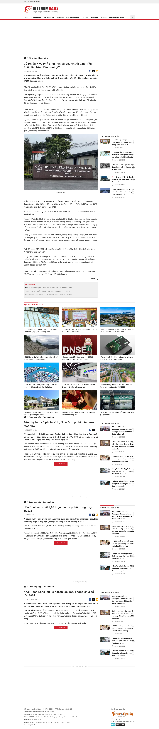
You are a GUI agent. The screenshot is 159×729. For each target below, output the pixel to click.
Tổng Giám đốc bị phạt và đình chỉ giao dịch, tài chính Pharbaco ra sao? (123, 471)
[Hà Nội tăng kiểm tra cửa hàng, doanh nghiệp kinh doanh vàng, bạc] (79, 400)
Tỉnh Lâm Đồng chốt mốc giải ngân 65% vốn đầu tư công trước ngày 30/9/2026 (116, 386)
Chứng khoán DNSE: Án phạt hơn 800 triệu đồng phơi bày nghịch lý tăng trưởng (78, 358)
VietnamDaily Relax (116, 17)
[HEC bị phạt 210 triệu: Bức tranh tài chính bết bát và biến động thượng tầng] (41, 345)
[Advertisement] (79, 37)
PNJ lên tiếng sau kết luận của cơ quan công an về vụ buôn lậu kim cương (122, 458)
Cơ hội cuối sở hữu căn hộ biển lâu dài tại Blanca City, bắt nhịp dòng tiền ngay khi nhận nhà (123, 445)
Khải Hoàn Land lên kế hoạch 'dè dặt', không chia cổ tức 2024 (49, 295)
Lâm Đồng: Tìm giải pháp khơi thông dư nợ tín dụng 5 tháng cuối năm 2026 (123, 142)
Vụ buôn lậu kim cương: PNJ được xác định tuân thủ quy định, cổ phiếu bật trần (123, 154)
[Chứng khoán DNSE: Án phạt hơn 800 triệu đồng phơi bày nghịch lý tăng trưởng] (79, 345)
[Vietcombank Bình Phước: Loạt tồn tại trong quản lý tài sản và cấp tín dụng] (117, 345)
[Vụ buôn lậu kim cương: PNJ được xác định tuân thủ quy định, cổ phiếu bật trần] (105, 153)
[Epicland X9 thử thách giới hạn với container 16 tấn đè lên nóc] (105, 178)
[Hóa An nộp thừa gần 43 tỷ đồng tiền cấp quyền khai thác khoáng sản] (105, 482)
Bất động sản (49, 17)
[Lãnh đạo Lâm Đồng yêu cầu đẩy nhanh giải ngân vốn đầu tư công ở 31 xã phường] (41, 372)
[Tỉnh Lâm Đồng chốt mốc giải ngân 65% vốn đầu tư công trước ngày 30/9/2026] (117, 372)
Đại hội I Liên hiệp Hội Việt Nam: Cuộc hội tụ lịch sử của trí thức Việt (123, 167)
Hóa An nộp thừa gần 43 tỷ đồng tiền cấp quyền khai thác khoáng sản (123, 483)
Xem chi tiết (61, 464)
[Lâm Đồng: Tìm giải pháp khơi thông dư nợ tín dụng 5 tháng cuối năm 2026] (105, 141)
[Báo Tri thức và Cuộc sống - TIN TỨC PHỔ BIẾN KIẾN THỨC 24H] (123, 714)
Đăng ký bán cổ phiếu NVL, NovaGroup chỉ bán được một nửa (49, 287)
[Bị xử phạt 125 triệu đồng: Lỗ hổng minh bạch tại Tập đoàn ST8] (117, 400)
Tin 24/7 (85, 17)
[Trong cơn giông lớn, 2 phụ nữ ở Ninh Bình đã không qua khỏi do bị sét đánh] (105, 190)
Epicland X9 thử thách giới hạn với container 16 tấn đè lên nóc (123, 179)
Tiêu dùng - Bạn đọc (98, 17)
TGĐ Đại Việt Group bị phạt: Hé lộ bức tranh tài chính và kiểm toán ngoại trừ (78, 386)
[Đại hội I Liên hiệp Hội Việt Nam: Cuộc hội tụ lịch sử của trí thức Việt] (105, 166)
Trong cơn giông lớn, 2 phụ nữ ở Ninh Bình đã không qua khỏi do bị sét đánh (123, 191)
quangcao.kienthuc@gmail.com (125, 721)
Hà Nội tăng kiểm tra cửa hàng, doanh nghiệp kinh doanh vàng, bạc (78, 413)
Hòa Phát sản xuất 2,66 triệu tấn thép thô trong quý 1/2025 (48, 291)
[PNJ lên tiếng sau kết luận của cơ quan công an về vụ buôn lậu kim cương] (105, 457)
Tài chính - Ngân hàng (32, 17)
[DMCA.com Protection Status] (118, 724)
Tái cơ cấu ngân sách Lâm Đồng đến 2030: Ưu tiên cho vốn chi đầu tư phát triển (117, 330)
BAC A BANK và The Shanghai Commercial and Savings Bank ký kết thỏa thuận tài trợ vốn (122, 430)
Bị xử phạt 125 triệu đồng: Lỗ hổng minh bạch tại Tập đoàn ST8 (117, 413)
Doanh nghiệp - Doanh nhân (68, 17)
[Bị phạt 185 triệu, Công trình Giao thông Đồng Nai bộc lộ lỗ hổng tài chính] (41, 400)
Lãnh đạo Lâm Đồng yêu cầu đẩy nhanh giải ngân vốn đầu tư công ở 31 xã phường (40, 386)
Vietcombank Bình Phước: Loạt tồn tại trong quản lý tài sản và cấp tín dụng (116, 358)
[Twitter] (93, 71)
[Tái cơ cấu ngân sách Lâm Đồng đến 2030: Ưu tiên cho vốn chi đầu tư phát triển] (117, 317)
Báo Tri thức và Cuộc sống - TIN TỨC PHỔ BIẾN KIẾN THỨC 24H (41, 9)
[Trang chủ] (25, 58)
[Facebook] (90, 71)
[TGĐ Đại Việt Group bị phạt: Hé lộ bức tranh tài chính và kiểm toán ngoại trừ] (79, 373)
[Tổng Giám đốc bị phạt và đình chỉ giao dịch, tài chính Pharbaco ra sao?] (105, 470)
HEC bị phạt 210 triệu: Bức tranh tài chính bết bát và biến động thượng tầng (41, 358)
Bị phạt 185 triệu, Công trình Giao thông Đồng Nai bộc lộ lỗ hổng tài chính (41, 413)
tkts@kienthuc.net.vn (34, 725)
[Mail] (96, 71)
